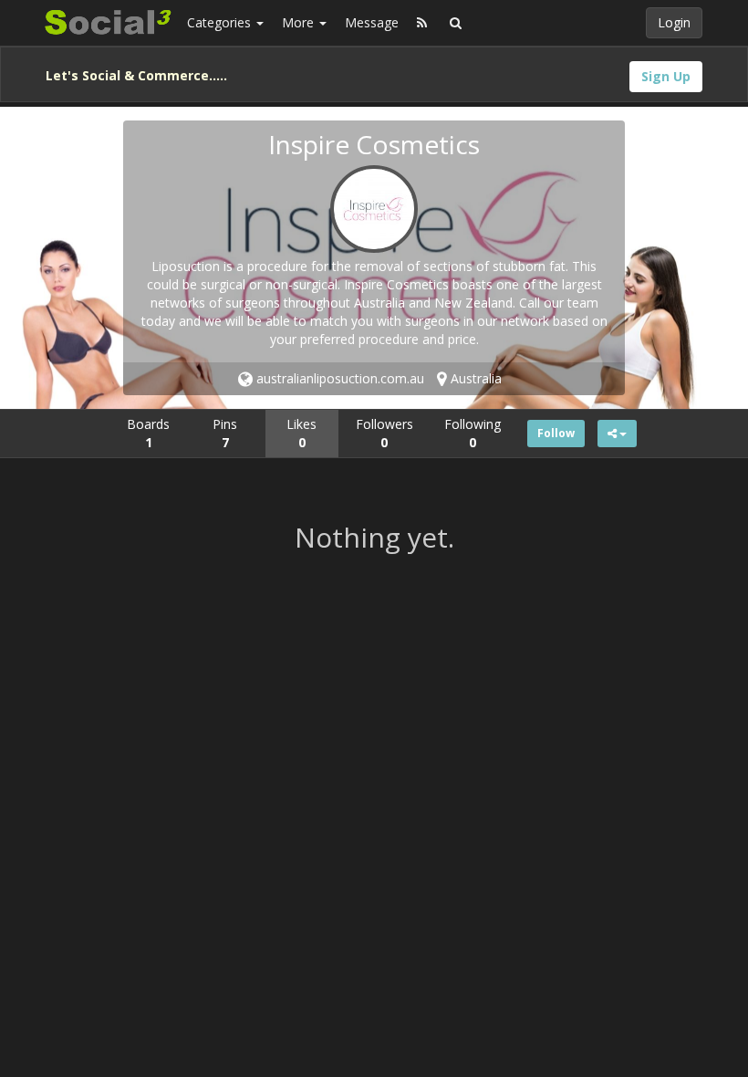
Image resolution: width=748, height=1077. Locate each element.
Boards (148, 433)
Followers (384, 433)
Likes (301, 433)
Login (674, 22)
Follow (556, 433)
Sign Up (666, 76)
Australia (474, 378)
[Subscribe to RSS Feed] (422, 23)
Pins (225, 433)
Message (372, 22)
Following (472, 433)
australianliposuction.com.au (338, 378)
